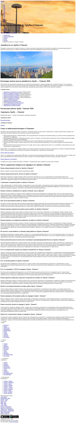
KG (4, 9)
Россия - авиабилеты (6, 406)
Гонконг (6, 37)
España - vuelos (4, 399)
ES (4, 14)
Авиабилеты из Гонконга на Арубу (12, 92)
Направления (5, 377)
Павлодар (6, 353)
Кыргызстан (7, 329)
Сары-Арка (6, 366)
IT (4, 17)
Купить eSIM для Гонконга (7, 152)
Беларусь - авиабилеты (6, 408)
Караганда (6, 347)
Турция (5, 333)
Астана (5, 345)
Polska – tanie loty (5, 413)
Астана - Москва (8, 393)
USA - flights (4, 405)
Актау (5, 350)
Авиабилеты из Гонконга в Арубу (12, 101)
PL (4, 21)
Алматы (6, 343)
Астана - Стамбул (8, 391)
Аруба (5, 39)
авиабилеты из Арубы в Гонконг (15, 102)
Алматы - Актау (8, 383)
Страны (4, 321)
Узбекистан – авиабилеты (7, 409)
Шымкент (6, 346)
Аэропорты (5, 358)
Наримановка (7, 367)
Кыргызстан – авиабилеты (7, 410)
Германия (6, 336)
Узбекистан (6, 327)
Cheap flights (4, 397)
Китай (5, 331)
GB (4, 12)
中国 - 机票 (3, 403)
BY (4, 6)
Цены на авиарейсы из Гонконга (12, 94)
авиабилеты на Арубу (13, 98)
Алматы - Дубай (8, 386)
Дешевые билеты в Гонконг (11, 100)
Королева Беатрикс (5, 120)
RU (4, 5)
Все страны (6, 337)
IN (4, 20)
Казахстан (6, 325)
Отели (5, 28)
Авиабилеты (7, 35)
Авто (5, 30)
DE (4, 13)
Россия (5, 326)
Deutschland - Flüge (5, 398)
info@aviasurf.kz (14, 421)
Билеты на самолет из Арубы (11, 93)
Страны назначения (9, 36)
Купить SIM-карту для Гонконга (9, 159)
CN (4, 18)
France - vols (4, 401)
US (4, 10)
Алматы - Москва (8, 385)
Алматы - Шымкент (9, 382)
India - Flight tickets (5, 412)
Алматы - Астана (8, 381)
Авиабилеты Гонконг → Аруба (8, 32)
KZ (1, 2)
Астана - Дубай (7, 390)
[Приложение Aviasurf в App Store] (5, 417)
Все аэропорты (7, 374)
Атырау (5, 351)
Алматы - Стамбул (8, 387)
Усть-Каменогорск (8, 354)
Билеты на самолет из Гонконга (12, 97)
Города (4, 340)
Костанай (6, 349)
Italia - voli (3, 402)
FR (4, 16)
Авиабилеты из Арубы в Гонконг (12, 105)
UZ (4, 8)
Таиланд (6, 334)
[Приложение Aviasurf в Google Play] (14, 417)
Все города (6, 355)
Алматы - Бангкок (8, 389)
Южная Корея (7, 330)
